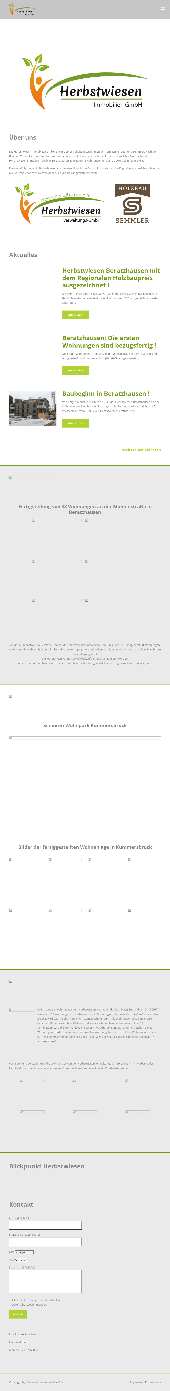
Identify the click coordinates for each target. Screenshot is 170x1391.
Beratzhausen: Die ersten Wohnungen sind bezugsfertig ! (109, 341)
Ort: (12, 1252)
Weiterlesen (76, 314)
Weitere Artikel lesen (141, 449)
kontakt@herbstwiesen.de (111, 1068)
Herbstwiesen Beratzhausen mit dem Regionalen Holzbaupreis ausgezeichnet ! (111, 277)
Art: (11, 1260)
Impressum (137, 1382)
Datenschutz (153, 1382)
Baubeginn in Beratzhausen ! (106, 393)
